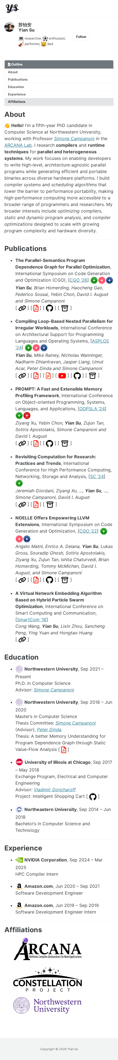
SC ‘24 (97, 476)
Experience (17, 94)
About (13, 72)
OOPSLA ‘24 (92, 408)
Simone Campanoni (74, 138)
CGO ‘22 (88, 531)
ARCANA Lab (18, 145)
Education (16, 87)
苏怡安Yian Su (26, 27)
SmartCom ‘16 (31, 619)
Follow (81, 37)
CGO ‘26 (78, 280)
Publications (18, 79)
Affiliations (17, 102)
